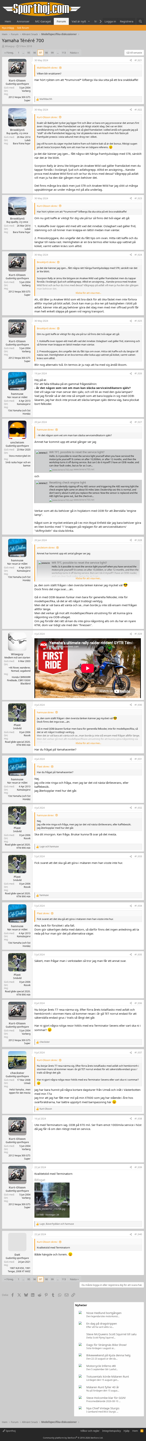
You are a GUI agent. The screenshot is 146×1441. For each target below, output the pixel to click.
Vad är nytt (79, 21)
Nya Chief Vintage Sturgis (102, 1408)
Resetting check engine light (67, 482)
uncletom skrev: (46, 547)
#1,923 (138, 198)
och (49, 846)
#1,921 (138, 60)
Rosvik (27, 735)
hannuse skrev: (45, 429)
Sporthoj (10, 1430)
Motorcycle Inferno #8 (101, 1366)
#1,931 (138, 759)
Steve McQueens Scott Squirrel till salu (111, 1334)
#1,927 (138, 422)
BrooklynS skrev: (46, 262)
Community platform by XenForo (73, 1437)
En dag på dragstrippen (101, 1323)
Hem (8, 21)
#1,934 (138, 905)
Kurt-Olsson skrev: (47, 117)
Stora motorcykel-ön (19, 455)
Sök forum (23, 27)
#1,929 (138, 633)
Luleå (27, 140)
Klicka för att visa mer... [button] (88, 293)
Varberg (26, 90)
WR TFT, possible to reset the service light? (77, 452)
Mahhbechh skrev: (47, 67)
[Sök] (140, 21)
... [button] (23, 52)
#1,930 (138, 704)
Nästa (73, 52)
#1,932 (138, 807)
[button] (89, 21)
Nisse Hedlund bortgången (103, 1313)
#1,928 (138, 540)
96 (34, 52)
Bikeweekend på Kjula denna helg (108, 1355)
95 (28, 52)
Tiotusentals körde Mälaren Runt (107, 1376)
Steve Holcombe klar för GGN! (106, 1398)
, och (57, 1223)
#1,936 (138, 1003)
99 (52, 52)
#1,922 (138, 109)
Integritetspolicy (111, 1430)
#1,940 (138, 1234)
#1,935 (138, 954)
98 (46, 52)
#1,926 (138, 373)
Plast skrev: (43, 766)
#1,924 (138, 254)
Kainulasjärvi (23, 404)
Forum (61, 21)
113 (64, 52)
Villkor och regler (89, 1430)
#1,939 (138, 1167)
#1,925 (138, 320)
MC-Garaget (43, 21)
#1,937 (138, 1052)
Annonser (23, 21)
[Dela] (130, 60)
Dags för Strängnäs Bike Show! (106, 1345)
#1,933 (138, 856)
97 (40, 52)
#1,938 (138, 1118)
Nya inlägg (8, 27)
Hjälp (126, 1430)
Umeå (27, 1083)
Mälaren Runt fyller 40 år (102, 1387)
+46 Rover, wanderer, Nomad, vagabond (19, 669)
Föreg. (10, 52)
